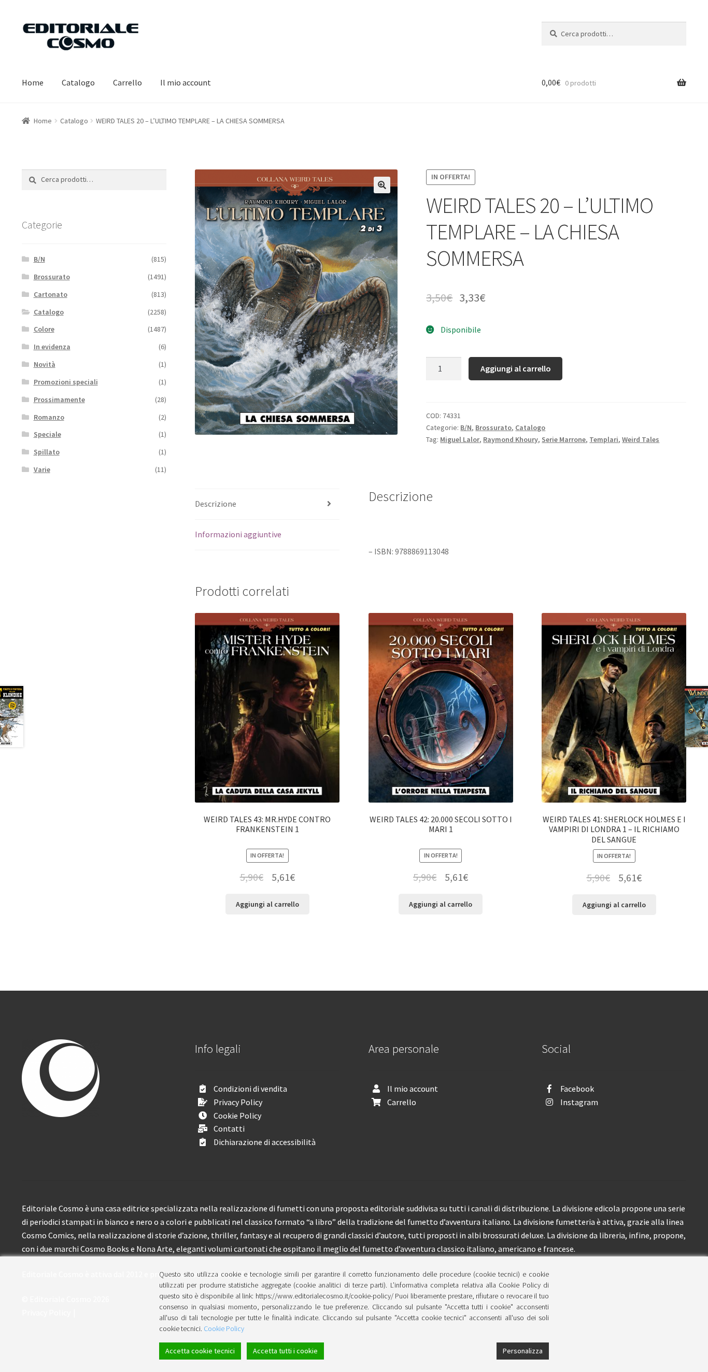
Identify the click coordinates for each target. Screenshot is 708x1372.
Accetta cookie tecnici (200, 1350)
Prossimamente (59, 399)
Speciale (47, 434)
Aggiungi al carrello (515, 368)
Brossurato (493, 427)
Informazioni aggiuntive (238, 534)
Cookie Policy (237, 1115)
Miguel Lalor (459, 439)
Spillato (47, 451)
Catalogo (78, 82)
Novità (44, 364)
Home (33, 82)
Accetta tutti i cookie (285, 1350)
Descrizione (215, 503)
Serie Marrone (564, 439)
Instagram (579, 1102)
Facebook (577, 1088)
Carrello (127, 82)
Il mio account (185, 82)
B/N (466, 427)
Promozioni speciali (66, 382)
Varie (42, 469)
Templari (603, 439)
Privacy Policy (238, 1102)
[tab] (267, 504)
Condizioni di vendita (250, 1088)
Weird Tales (640, 439)
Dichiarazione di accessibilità (265, 1142)
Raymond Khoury (510, 439)
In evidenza (52, 346)
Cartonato (50, 294)
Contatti (229, 1128)
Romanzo (49, 417)
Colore (44, 329)
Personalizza (523, 1350)
